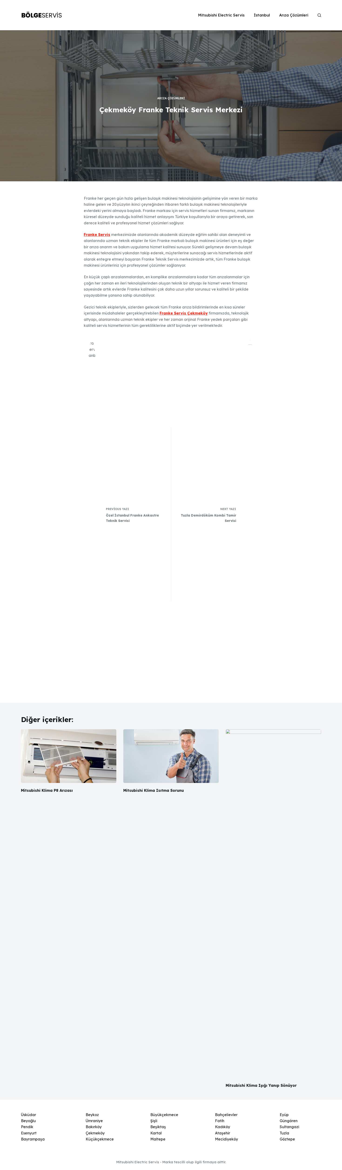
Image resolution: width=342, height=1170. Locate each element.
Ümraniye (94, 1120)
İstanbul (262, 15)
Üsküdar (28, 1114)
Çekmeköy (95, 1133)
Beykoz (92, 1114)
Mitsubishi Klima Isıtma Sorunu (153, 790)
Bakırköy (94, 1126)
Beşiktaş (158, 1126)
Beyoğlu (28, 1120)
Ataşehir (222, 1133)
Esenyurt (29, 1133)
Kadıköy (222, 1126)
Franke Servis (97, 234)
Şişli (153, 1120)
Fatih (219, 1120)
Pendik (27, 1126)
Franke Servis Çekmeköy (184, 313)
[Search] (319, 15)
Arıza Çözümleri (293, 15)
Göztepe (287, 1139)
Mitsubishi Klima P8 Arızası (47, 790)
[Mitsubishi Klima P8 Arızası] (68, 756)
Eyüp (284, 1114)
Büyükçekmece (164, 1114)
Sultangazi (289, 1126)
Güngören (289, 1120)
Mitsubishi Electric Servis (221, 15)
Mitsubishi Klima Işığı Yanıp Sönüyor (261, 1085)
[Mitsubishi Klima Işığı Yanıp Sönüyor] (273, 903)
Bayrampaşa (33, 1139)
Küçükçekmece (100, 1139)
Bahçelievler (226, 1114)
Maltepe (157, 1139)
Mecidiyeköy (226, 1139)
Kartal (156, 1133)
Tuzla (284, 1133)
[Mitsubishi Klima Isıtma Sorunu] (171, 756)
